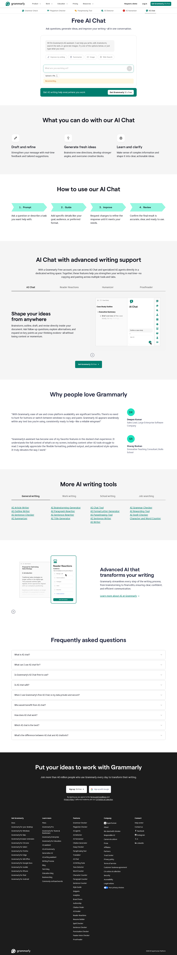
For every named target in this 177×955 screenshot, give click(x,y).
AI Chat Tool (97, 507)
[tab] (30, 288)
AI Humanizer (78, 839)
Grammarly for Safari (19, 847)
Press (106, 843)
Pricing (75, 4)
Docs (13, 823)
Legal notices (109, 883)
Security (107, 875)
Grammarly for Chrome (20, 843)
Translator (77, 855)
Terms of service (110, 863)
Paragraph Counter (80, 879)
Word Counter (78, 871)
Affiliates (107, 847)
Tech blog (45, 869)
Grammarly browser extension (22, 839)
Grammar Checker (80, 823)
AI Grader (77, 911)
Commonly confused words (52, 881)
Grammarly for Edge (19, 855)
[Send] (129, 68)
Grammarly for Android (20, 879)
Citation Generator (80, 843)
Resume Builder (79, 919)
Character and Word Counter (145, 518)
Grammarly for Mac (18, 835)
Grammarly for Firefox (19, 851)
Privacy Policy (69, 800)
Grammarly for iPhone (19, 871)
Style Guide (77, 887)
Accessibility (108, 880)
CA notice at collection (112, 871)
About (106, 827)
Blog (44, 865)
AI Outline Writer (20, 511)
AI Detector (77, 835)
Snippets (76, 891)
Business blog (47, 877)
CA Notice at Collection (104, 800)
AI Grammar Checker (141, 507)
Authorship (77, 903)
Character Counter (80, 875)
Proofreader (77, 940)
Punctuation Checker (81, 932)
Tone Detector (78, 867)
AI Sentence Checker (22, 514)
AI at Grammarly (48, 849)
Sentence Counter (80, 883)
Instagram (141, 835)
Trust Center (108, 855)
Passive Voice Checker (81, 935)
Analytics (76, 895)
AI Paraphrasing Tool (101, 514)
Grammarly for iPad (18, 875)
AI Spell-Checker (139, 514)
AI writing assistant (49, 857)
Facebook (140, 831)
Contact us (139, 827)
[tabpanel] (88, 324)
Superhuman (111, 823)
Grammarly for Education (51, 841)
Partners (107, 851)
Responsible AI (109, 835)
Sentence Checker (80, 927)
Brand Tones (77, 899)
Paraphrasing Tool (79, 851)
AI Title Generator (60, 518)
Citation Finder (78, 907)
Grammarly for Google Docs (21, 863)
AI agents (76, 831)
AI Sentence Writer (100, 518)
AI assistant (46, 845)
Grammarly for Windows (20, 831)
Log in (144, 4)
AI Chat (76, 859)
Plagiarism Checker (80, 827)
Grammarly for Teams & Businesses (51, 832)
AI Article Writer (20, 507)
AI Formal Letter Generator (105, 511)
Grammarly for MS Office (20, 859)
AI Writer (95, 522)
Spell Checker (78, 923)
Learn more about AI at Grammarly (118, 595)
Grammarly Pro (48, 827)
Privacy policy (109, 859)
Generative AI (47, 853)
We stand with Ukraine (112, 831)
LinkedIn (140, 843)
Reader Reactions (79, 915)
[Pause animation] (92, 355)
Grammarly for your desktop (22, 827)
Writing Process (48, 861)
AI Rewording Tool (140, 511)
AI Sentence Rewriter (62, 514)
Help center (139, 823)
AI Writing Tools (79, 863)
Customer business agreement (115, 867)
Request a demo (130, 4)
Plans (44, 823)
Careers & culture (110, 839)
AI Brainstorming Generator (66, 507)
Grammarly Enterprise (50, 837)
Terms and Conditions (98, 797)
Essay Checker (78, 847)
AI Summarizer (19, 518)
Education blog (47, 873)
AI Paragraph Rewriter (63, 511)
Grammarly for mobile (19, 867)
